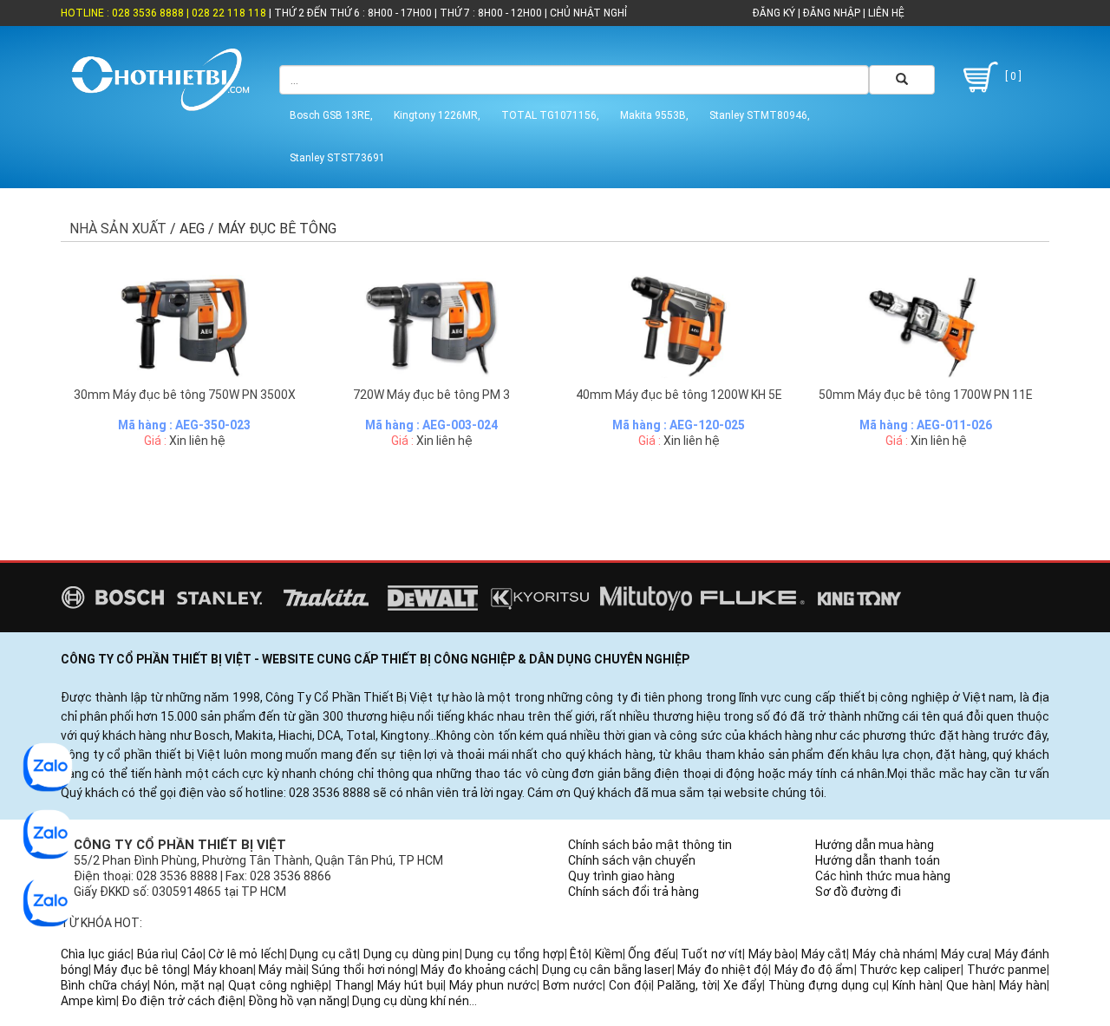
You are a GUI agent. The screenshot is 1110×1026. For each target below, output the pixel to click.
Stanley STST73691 (337, 158)
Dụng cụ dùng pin (411, 954)
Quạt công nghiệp (278, 985)
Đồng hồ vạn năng (297, 1001)
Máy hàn (1023, 985)
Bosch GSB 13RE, (331, 115)
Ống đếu (652, 954)
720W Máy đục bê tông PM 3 (431, 395)
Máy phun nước (493, 985)
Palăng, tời (687, 985)
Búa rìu (156, 954)
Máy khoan (223, 970)
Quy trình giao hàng (621, 876)
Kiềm (609, 954)
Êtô (579, 954)
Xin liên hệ (197, 441)
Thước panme (1007, 970)
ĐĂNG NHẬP (831, 13)
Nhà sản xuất (117, 228)
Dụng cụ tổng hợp (515, 954)
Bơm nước (573, 985)
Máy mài (281, 970)
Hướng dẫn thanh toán (877, 860)
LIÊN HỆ (884, 13)
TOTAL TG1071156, (550, 115)
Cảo (192, 954)
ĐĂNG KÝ (774, 13)
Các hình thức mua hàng (882, 876)
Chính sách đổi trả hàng (633, 892)
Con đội (630, 985)
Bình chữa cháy (104, 985)
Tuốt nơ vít (711, 954)
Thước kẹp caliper (910, 970)
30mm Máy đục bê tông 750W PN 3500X (185, 395)
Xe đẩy (742, 985)
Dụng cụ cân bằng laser (607, 970)
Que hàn (969, 985)
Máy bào (772, 954)
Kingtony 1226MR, (437, 115)
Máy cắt (824, 954)
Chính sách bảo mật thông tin (650, 845)
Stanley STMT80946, (759, 115)
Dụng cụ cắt (323, 954)
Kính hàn (916, 985)
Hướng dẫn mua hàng (874, 845)
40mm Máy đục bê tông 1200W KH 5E (679, 395)
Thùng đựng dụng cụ (827, 985)
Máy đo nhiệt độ (722, 970)
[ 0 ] (1012, 76)
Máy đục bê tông (140, 970)
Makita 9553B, (654, 115)
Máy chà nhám (893, 954)
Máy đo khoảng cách (478, 970)
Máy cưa (965, 954)
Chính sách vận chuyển (631, 860)
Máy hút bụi (410, 985)
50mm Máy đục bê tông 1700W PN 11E (926, 395)
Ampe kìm (88, 1001)
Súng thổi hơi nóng (363, 970)
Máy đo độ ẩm (814, 970)
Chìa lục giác (96, 954)
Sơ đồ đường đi (858, 892)
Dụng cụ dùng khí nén (410, 1001)
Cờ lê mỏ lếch (246, 954)
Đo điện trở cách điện (182, 1001)
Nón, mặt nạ (187, 985)
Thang (353, 985)
